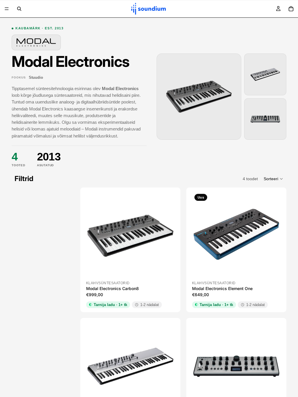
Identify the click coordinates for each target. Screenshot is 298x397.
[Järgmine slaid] (164, 235)
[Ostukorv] (291, 8)
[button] (273, 178)
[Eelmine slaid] (96, 235)
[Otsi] (19, 8)
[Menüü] (6, 8)
